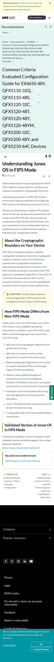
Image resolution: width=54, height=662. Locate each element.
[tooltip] (46, 156)
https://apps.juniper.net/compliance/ (21, 447)
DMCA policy (11, 593)
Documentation (13, 27)
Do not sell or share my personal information (23, 603)
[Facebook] (5, 561)
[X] (12, 561)
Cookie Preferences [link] (15, 628)
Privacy (8, 577)
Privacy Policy (9, 645)
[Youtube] (31, 561)
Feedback (9, 612)
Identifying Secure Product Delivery (22, 460)
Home (5, 42)
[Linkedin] (24, 561)
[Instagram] (18, 561)
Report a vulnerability (16, 620)
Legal (7, 585)
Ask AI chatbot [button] (32, 3)
